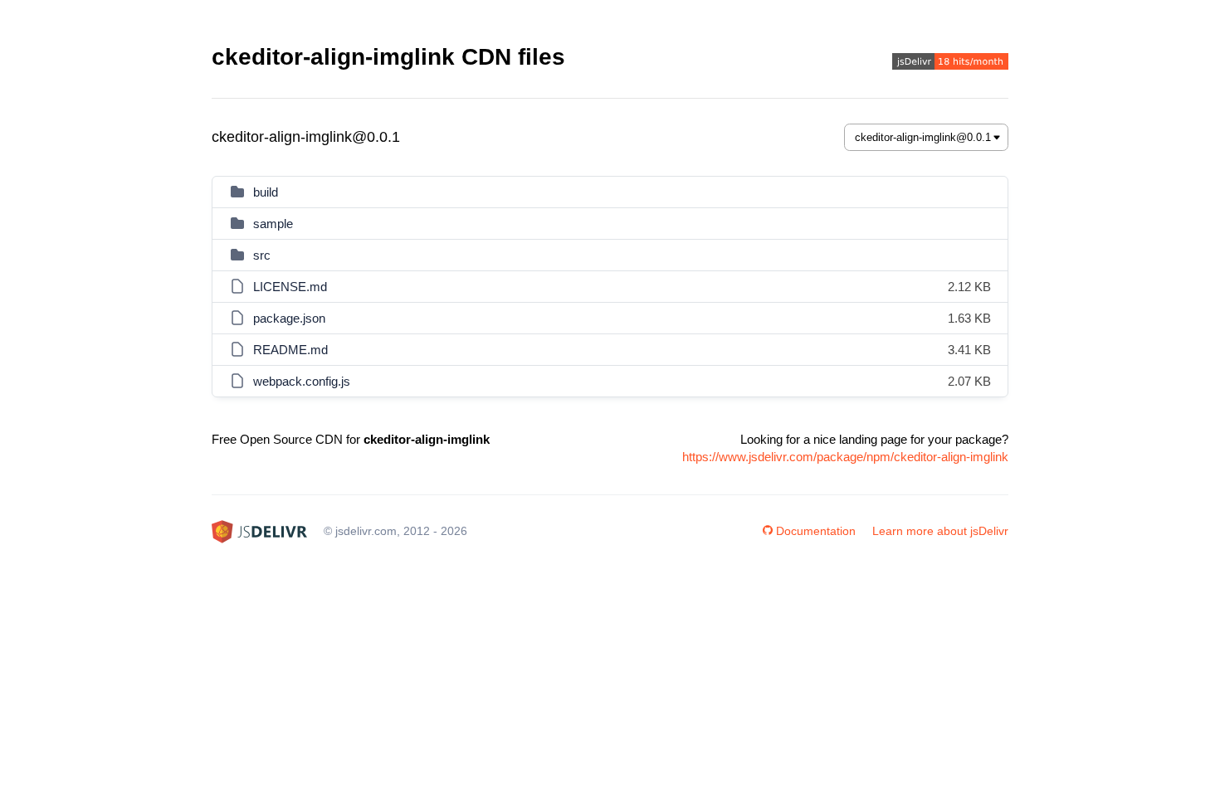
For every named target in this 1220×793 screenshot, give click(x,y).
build (265, 192)
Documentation (816, 531)
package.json (289, 318)
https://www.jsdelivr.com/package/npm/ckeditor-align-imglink (845, 457)
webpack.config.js (301, 381)
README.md (290, 350)
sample (273, 223)
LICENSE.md (290, 287)
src (262, 255)
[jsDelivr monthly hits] (950, 63)
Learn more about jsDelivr (940, 531)
